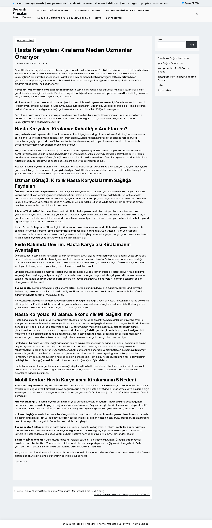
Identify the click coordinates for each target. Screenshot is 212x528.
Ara (160, 39)
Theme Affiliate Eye (109, 524)
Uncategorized (25, 40)
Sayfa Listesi (114, 18)
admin (44, 63)
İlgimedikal (21, 461)
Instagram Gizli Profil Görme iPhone (128, 10)
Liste (98, 18)
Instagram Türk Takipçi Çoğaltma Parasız (63, 18)
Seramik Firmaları (20, 11)
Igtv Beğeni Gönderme (87, 10)
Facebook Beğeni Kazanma (53, 10)
